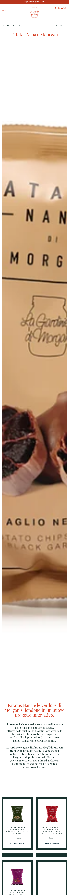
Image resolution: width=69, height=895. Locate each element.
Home (4, 26)
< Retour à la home (60, 26)
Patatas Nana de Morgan (15, 26)
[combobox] (56, 8)
